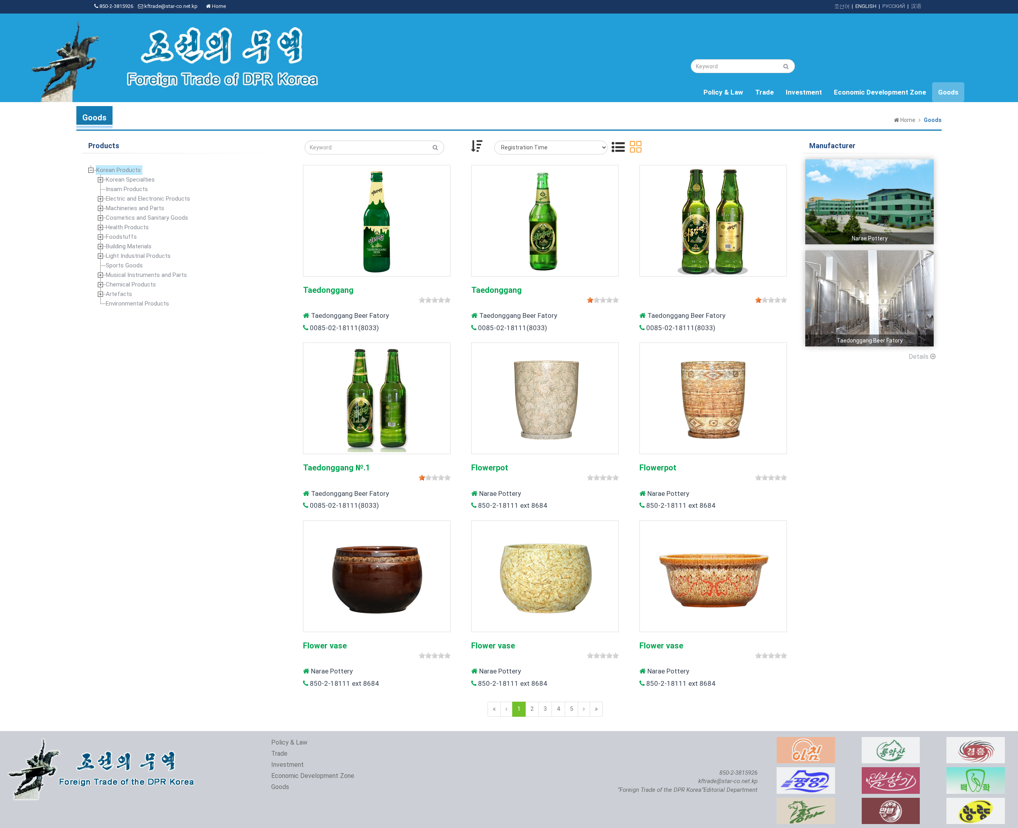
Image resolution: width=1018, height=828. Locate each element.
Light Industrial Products (138, 255)
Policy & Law (723, 92)
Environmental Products (137, 303)
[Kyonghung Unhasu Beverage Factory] (975, 741)
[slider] (435, 300)
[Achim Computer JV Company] (806, 741)
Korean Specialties (130, 179)
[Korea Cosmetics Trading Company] (891, 771)
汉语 (916, 6)
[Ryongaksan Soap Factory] (891, 741)
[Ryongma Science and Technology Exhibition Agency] (806, 802)
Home (218, 6)
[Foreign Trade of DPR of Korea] (103, 741)
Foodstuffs (121, 236)
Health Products (127, 227)
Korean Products (118, 170)
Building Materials (129, 246)
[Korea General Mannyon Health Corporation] (891, 802)
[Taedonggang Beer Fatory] (869, 254)
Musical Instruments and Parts (146, 275)
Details (919, 356)
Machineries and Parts (135, 208)
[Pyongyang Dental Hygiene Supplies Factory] (975, 771)
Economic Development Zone (880, 92)
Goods (948, 92)
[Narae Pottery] (869, 163)
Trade (764, 92)
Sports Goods (124, 265)
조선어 (841, 6)
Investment (804, 92)
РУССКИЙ (893, 6)
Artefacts (119, 294)
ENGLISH (865, 6)
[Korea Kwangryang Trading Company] (975, 802)
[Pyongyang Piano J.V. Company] (806, 771)
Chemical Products (131, 284)
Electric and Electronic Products (148, 198)
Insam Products (127, 189)
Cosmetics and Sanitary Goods (147, 217)
